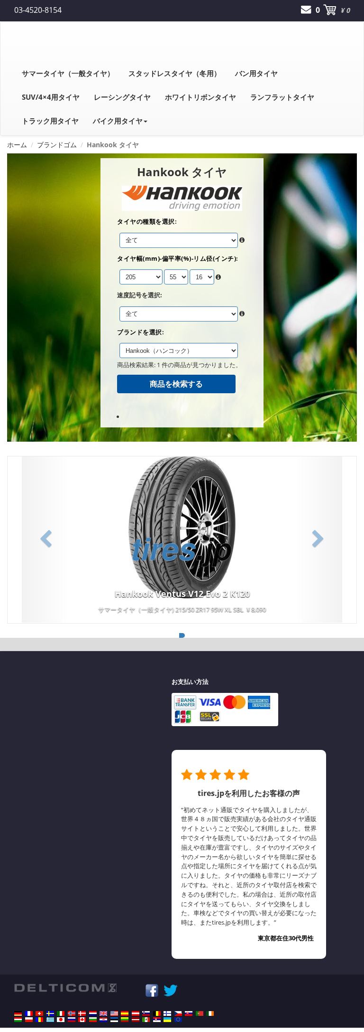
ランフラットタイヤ (282, 97)
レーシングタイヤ (122, 97)
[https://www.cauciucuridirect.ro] (39, 1019)
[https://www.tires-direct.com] (114, 1013)
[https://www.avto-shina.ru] (71, 1019)
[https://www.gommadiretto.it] (60, 1013)
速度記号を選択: (139, 295)
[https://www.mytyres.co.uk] (103, 1013)
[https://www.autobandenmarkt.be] (157, 1013)
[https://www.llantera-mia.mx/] (146, 1019)
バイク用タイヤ (118, 120)
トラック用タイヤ (50, 120)
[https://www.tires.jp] (60, 1019)
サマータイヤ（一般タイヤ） (68, 73)
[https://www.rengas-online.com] (167, 1013)
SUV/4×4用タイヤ (51, 97)
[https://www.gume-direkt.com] (146, 1013)
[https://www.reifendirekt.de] (18, 1013)
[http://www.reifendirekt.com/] (178, 1019)
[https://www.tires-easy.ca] (82, 1019)
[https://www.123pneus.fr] (29, 1013)
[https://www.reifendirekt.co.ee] (114, 1019)
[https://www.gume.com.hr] (103, 1019)
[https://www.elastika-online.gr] (50, 1019)
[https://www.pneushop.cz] (178, 1013)
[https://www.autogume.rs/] (157, 1019)
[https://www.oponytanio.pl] (29, 1019)
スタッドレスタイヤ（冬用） (174, 73)
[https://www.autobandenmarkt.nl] (93, 1013)
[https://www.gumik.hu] (18, 1019)
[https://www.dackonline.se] (50, 1013)
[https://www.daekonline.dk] (82, 1013)
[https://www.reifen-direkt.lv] (135, 1019)
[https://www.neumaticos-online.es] (124, 1013)
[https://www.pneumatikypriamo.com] (188, 1013)
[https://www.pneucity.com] (199, 1013)
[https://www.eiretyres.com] (210, 1013)
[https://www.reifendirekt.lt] (124, 1019)
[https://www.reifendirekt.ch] (39, 1013)
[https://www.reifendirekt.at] (135, 1013)
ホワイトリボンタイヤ (200, 97)
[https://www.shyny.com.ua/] (167, 1019)
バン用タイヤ (256, 73)
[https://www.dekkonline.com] (71, 1013)
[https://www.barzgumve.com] (93, 1019)
